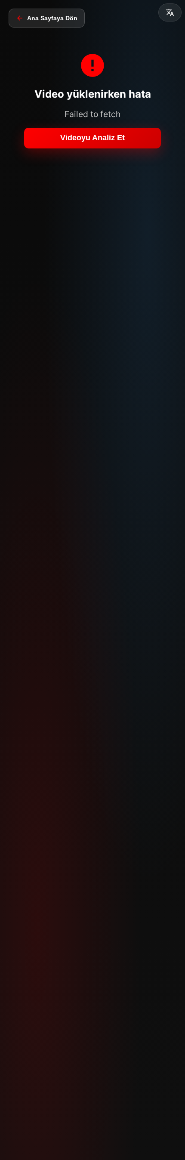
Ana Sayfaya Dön (52, 18)
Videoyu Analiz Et (92, 137)
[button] (170, 12)
